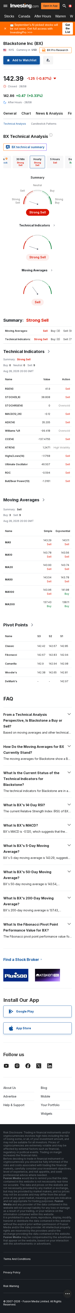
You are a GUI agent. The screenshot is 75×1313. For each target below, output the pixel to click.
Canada (24, 16)
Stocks (9, 16)
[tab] (20, 162)
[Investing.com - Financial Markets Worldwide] (24, 5)
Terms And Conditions (17, 1259)
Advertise (9, 1096)
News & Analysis (49, 113)
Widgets (46, 1113)
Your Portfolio (50, 1105)
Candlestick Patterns (43, 123)
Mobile (45, 1096)
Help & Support (13, 1105)
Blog (44, 1088)
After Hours (42, 16)
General (9, 113)
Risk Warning (11, 1286)
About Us (9, 1088)
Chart (26, 113)
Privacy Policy (11, 1272)
